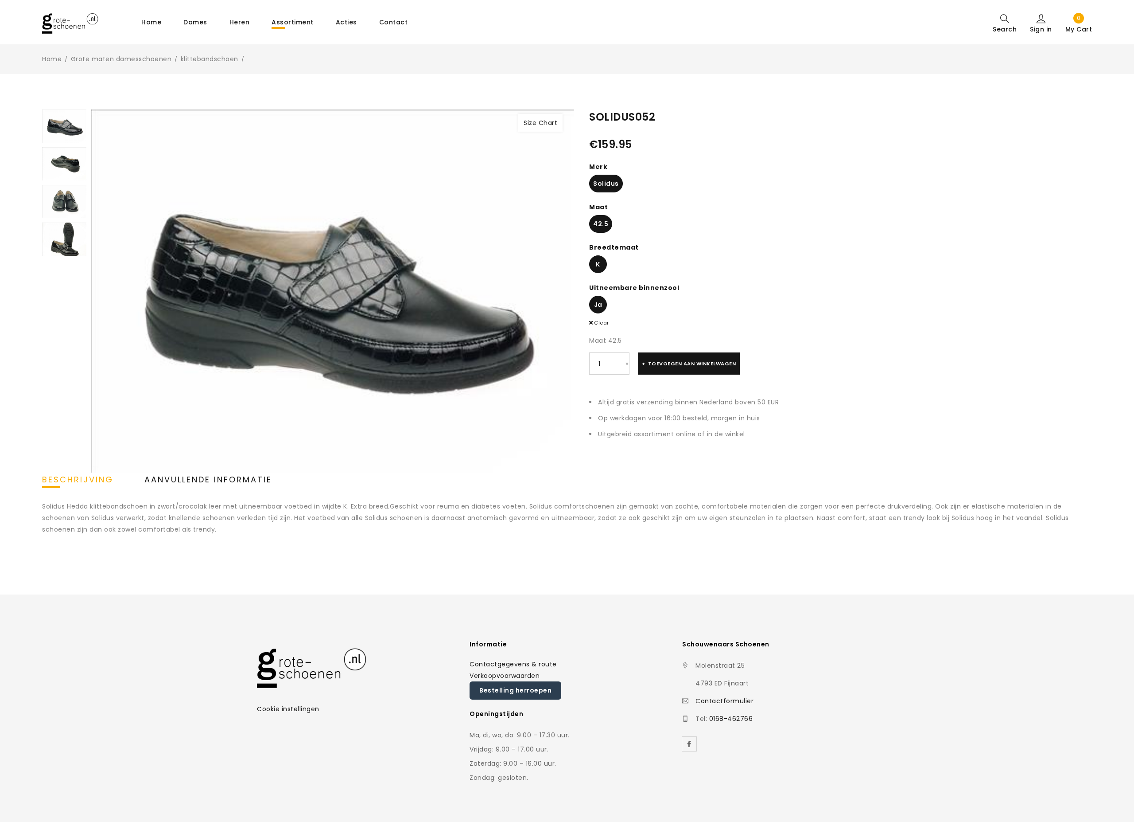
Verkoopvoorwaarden (505, 675)
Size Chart (540, 122)
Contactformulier (724, 701)
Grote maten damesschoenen (121, 59)
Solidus (606, 183)
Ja (598, 304)
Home (52, 59)
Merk (598, 166)
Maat (598, 207)
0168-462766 (731, 718)
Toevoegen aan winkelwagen (692, 363)
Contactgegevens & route (513, 664)
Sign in (1041, 29)
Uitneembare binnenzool (634, 287)
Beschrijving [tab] (77, 479)
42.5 (600, 223)
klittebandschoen (209, 59)
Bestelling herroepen (515, 690)
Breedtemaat (614, 247)
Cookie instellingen (288, 709)
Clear (601, 322)
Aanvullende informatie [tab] (208, 479)
